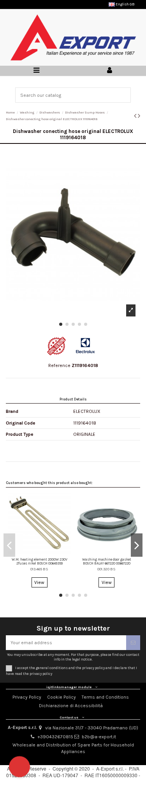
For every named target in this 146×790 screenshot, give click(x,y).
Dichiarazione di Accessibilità (71, 705)
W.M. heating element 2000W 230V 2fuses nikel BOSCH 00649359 (39, 562)
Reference (59, 365)
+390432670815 (55, 736)
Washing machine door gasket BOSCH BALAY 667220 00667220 (106, 562)
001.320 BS (106, 569)
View (39, 582)
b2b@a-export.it (99, 736)
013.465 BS (39, 569)
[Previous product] (136, 116)
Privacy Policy (26, 697)
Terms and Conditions (105, 697)
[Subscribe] (133, 642)
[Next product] (139, 116)
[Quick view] (39, 553)
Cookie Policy (61, 697)
